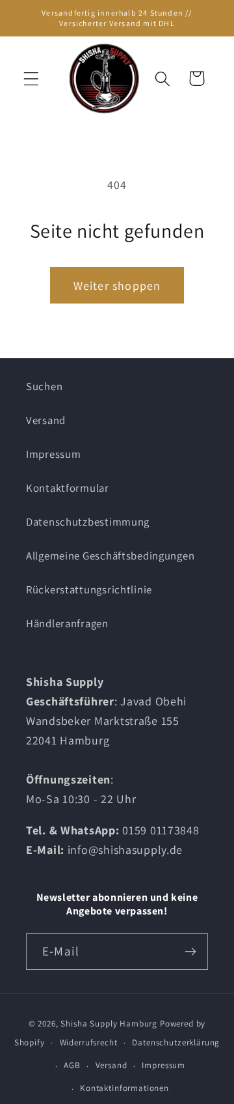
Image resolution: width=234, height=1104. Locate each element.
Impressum (53, 454)
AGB (72, 1065)
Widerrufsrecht (89, 1042)
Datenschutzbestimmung (88, 522)
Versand (46, 420)
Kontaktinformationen (124, 1088)
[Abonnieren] (190, 951)
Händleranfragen (67, 623)
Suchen (44, 386)
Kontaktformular (67, 488)
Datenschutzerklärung (176, 1042)
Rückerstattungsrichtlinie (89, 589)
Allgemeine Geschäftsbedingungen (110, 555)
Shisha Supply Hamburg (109, 1023)
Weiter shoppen (117, 285)
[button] (31, 78)
